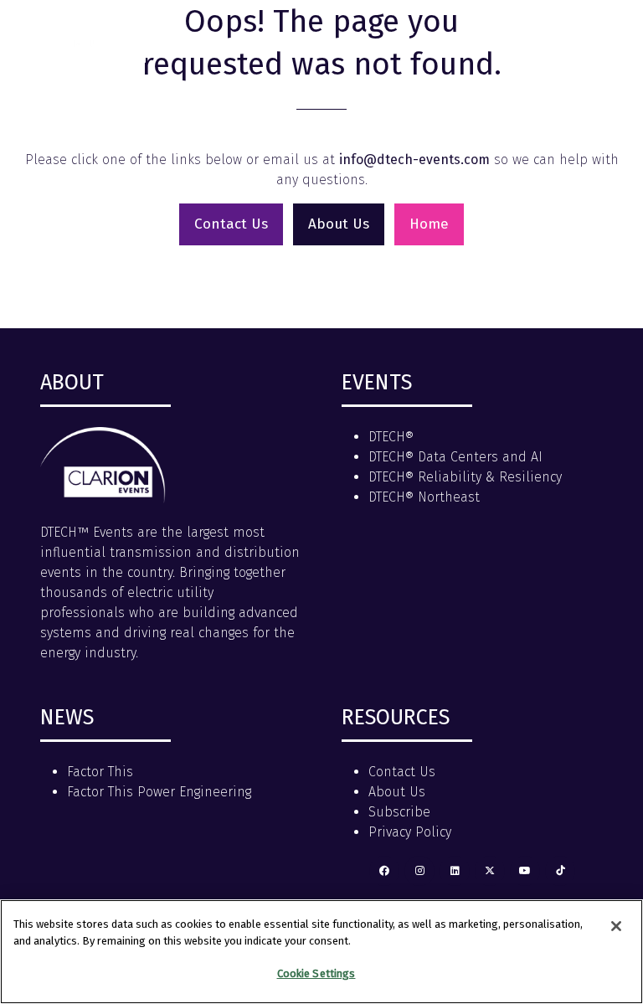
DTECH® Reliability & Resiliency (465, 477)
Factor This (100, 772)
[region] (321, 951)
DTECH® (391, 437)
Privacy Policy (409, 832)
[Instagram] (419, 871)
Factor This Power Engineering (159, 792)
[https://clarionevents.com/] (103, 499)
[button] (608, 35)
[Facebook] (384, 871)
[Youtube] (525, 871)
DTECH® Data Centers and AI (455, 457)
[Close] (616, 926)
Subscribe (399, 812)
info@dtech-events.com (414, 159)
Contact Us (401, 772)
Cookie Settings (316, 973)
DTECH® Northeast (424, 497)
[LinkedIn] (455, 871)
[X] (490, 871)
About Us (396, 792)
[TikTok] (560, 871)
